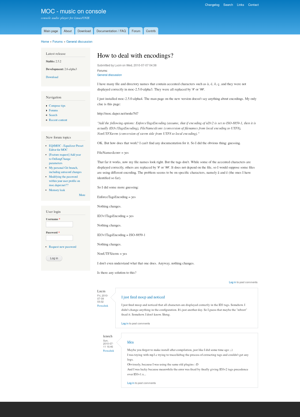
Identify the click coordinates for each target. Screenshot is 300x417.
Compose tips (57, 106)
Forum (136, 31)
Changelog (212, 4)
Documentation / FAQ (111, 31)
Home (45, 41)
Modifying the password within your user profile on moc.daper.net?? (64, 181)
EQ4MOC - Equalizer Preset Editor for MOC (66, 148)
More (82, 195)
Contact (253, 4)
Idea (130, 342)
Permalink (102, 305)
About (68, 31)
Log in (232, 282)
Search (228, 4)
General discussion (79, 41)
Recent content (58, 120)
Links (240, 4)
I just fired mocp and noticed (143, 297)
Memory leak (57, 190)
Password (53, 232)
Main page (51, 31)
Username (53, 219)
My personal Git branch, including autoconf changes (65, 170)
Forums (57, 41)
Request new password (62, 247)
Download (84, 31)
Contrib (151, 31)
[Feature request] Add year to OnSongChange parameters (65, 159)
